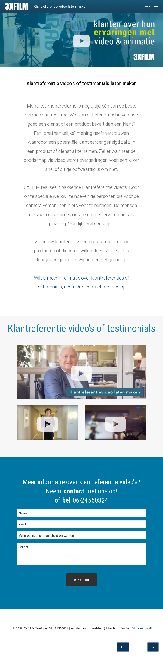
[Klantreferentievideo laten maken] (115, 422)
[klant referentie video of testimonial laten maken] (81, 371)
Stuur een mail (142, 628)
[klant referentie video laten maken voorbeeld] (47, 422)
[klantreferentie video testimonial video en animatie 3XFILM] (81, 40)
